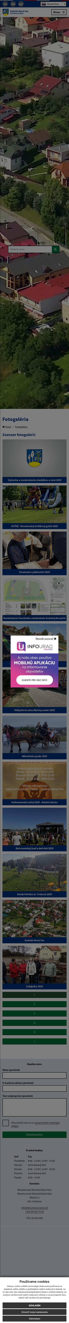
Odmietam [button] (34, 1318)
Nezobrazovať (45, 639)
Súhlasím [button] (34, 1305)
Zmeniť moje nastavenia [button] (34, 1312)
